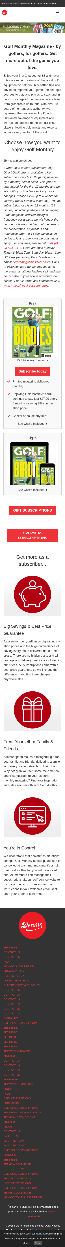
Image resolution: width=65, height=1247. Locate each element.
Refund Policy (14, 975)
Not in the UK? (14, 1169)
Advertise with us (16, 980)
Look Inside (12, 1103)
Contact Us (12, 952)
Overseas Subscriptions (21, 1022)
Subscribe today (33, 371)
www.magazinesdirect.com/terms (26, 285)
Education (11, 1088)
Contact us (12, 1013)
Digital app (11, 1018)
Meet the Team (14, 1140)
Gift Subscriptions (17, 1098)
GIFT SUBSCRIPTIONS (32, 510)
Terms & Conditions (17, 1164)
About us (10, 1055)
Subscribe (11, 1079)
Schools (10, 1154)
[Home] (4, 12)
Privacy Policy (14, 971)
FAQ (6, 961)
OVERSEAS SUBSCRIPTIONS (32, 535)
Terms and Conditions (19, 1117)
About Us (10, 1121)
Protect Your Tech (17, 1178)
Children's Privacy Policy (22, 985)
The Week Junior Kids (18, 1084)
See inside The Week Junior (22, 1112)
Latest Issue (12, 1136)
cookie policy (42, 1233)
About (8, 1126)
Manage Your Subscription (23, 1197)
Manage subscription (19, 966)
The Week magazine (17, 1051)
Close (38, 1243)
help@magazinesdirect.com (31, 262)
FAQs (7, 1093)
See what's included (31, 423)
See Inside (11, 947)
